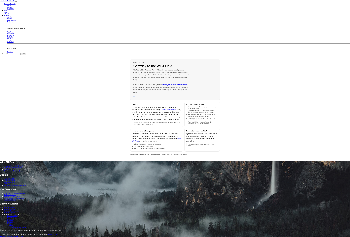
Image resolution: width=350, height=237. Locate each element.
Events (9, 18)
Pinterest (10, 38)
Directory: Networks (10, 212)
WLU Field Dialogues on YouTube (15, 185)
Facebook (10, 33)
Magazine (10, 9)
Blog (5, 12)
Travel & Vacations (10, 200)
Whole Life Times (53, 234)
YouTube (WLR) (12, 216)
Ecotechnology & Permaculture (14, 198)
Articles (9, 17)
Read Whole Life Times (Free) (13, 171)
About (9, 5)
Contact (9, 7)
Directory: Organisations (11, 211)
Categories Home (9, 182)
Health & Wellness (10, 195)
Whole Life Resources (169, 109)
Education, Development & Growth (15, 193)
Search (23, 53)
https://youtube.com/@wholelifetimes (175, 85)
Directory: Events (9, 209)
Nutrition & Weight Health (12, 196)
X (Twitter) (10, 42)
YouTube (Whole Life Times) (16, 227)
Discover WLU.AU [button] (9, 4)
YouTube (6, 14)
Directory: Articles (9, 207)
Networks (10, 22)
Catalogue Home (9, 180)
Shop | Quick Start (9, 179)
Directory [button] (6, 15)
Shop (5, 10)
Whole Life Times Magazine (13, 167)
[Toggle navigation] (16, 1)
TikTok (9, 40)
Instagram (10, 35)
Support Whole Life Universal (13, 166)
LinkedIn (10, 37)
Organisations (11, 20)
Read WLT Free (18, 236)
